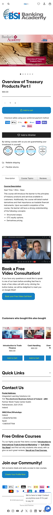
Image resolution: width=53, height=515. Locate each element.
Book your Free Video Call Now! (18, 296)
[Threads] (31, 510)
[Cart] (50, 4)
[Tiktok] (22, 510)
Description (10, 178)
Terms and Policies (26, 505)
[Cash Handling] (34, 333)
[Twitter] (26, 510)
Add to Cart (12, 358)
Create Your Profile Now (15, 474)
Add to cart (28, 110)
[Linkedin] (35, 510)
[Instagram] (12, 510)
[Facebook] (8, 510)
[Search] (8, 4)
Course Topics (27, 178)
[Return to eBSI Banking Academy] (26, 14)
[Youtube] (17, 510)
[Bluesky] (40, 510)
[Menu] (3, 4)
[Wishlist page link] (38, 4)
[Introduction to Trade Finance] (12, 333)
